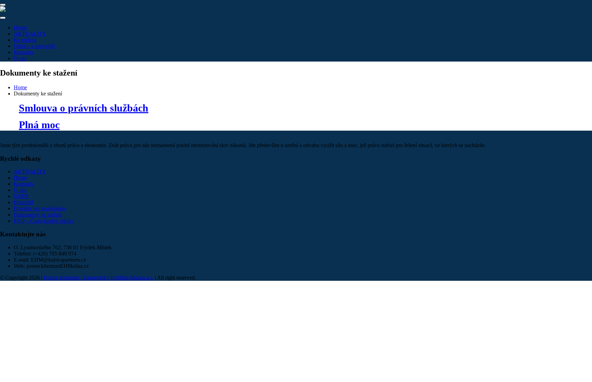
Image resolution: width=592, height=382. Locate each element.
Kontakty (24, 52)
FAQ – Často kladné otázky (44, 221)
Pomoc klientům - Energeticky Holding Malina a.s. (98, 277)
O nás (20, 58)
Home (20, 27)
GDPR (21, 196)
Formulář (24, 202)
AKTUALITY (30, 34)
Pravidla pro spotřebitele (40, 208)
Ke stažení (25, 40)
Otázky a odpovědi (34, 46)
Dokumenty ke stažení (38, 215)
